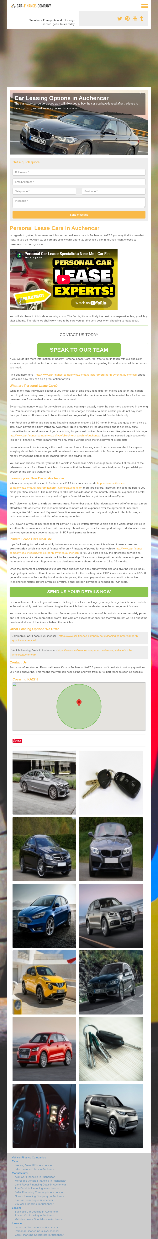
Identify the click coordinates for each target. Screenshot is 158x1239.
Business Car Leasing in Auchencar (36, 1211)
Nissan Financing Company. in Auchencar (40, 1196)
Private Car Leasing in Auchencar (35, 1215)
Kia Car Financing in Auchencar (34, 1200)
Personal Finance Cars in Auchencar (37, 1230)
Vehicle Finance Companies (29, 1157)
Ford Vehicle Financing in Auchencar (37, 1188)
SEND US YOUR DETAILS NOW (79, 591)
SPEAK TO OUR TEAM (79, 350)
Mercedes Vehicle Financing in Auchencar (40, 1180)
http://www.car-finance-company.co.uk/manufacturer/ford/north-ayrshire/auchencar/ (86, 374)
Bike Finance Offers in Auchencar (35, 1169)
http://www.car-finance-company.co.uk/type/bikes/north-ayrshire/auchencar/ (55, 435)
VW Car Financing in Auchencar (34, 1203)
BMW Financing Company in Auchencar (39, 1192)
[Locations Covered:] (11, 5)
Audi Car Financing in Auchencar (35, 1176)
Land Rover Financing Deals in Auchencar (40, 1184)
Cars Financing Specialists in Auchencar (39, 1234)
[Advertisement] (79, 58)
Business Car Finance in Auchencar (36, 1227)
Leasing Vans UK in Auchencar (33, 1165)
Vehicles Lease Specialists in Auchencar (39, 1219)
